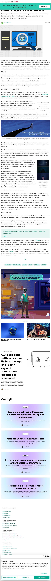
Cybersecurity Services (7, 546)
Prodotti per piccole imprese (9, 520)
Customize (24, 577)
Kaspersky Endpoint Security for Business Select (12, 535)
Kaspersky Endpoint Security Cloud (10, 525)
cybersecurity (8, 264)
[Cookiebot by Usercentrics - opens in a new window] (43, 556)
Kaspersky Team (7, 22)
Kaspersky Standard (7, 511)
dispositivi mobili (16, 264)
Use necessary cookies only (9, 577)
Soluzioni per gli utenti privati (9, 508)
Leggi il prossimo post (7, 351)
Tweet (5, 236)
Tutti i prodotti (6, 527)
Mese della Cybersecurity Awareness (25, 439)
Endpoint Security (6, 550)
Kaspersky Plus (5, 513)
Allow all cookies (42, 577)
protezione (36, 264)
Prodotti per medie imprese (9, 530)
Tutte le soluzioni (6, 517)
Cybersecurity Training (7, 554)
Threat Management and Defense (10, 548)
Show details (44, 573)
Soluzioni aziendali (7, 542)
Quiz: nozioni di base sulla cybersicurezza (36, 339)
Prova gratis (44, 6)
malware (24, 264)
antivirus (11, 251)
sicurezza (44, 264)
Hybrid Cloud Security (7, 552)
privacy (30, 264)
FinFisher (37, 240)
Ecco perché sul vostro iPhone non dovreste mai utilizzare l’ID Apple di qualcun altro (25, 415)
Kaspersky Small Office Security (9, 523)
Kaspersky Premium (6, 515)
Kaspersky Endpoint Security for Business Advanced (13, 537)
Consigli (26, 407)
